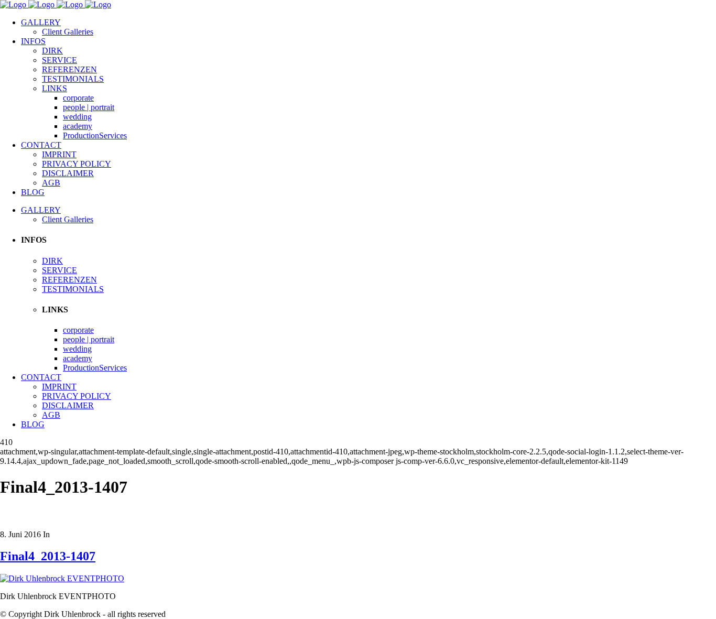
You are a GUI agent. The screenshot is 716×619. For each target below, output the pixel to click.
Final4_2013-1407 (47, 556)
